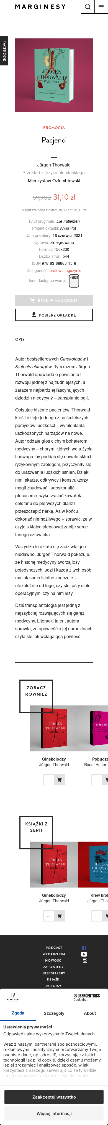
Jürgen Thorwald (54, 164)
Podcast (54, 947)
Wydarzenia (54, 954)
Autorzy (54, 985)
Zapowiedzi (54, 966)
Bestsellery (54, 973)
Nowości (54, 960)
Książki (54, 979)
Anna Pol (68, 228)
